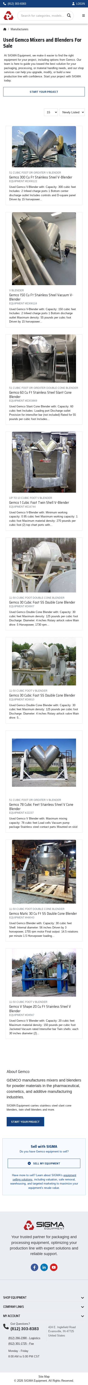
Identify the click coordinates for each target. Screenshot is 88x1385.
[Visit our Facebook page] (34, 1267)
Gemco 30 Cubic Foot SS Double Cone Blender (42, 602)
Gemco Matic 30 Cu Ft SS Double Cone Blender (43, 913)
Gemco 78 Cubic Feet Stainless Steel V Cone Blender (41, 807)
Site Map (44, 1376)
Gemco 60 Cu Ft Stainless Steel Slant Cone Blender (40, 394)
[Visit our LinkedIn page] (44, 1267)
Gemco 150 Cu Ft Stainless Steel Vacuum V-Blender (41, 297)
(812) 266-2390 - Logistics (24, 1338)
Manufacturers (19, 29)
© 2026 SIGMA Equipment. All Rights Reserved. (44, 1380)
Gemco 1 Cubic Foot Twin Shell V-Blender (39, 502)
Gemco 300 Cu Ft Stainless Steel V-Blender (40, 177)
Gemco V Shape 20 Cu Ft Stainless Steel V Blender (40, 1009)
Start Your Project (44, 91)
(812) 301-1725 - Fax (21, 1343)
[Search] (69, 16)
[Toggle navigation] (83, 15)
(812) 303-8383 (24, 1328)
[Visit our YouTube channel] (53, 1267)
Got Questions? (20, 1323)
